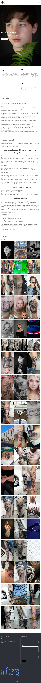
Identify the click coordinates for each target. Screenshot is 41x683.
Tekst (23, 645)
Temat (23, 640)
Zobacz (3, 81)
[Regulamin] (3, 70)
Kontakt (4, 38)
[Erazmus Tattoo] (3, 2)
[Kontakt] (22, 84)
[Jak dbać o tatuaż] (22, 70)
